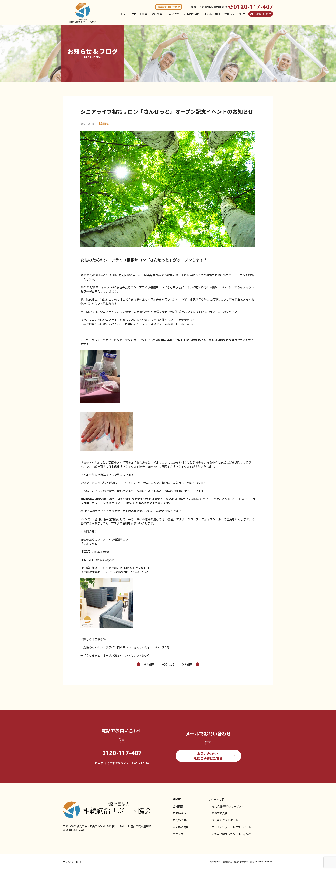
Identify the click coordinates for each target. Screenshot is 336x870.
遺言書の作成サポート (225, 820)
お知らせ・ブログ (234, 14)
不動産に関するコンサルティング (231, 834)
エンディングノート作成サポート (231, 827)
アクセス (178, 834)
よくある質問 (212, 14)
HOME (123, 14)
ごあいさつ (173, 14)
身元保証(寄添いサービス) (227, 806)
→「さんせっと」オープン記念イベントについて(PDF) (114, 655)
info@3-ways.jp (104, 560)
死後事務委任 (219, 813)
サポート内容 (139, 14)
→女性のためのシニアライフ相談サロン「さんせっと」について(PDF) (124, 647)
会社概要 (157, 14)
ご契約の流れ (192, 14)
